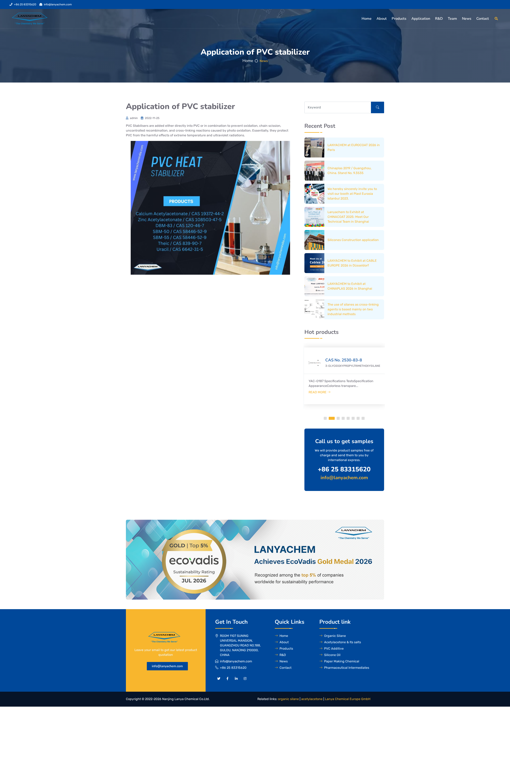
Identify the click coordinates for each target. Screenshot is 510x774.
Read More (318, 392)
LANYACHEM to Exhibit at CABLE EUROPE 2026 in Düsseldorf (352, 263)
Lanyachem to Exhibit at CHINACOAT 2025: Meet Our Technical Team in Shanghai (348, 216)
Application (420, 18)
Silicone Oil (332, 655)
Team (452, 18)
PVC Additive (334, 648)
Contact (482, 18)
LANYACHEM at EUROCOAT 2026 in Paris (354, 147)
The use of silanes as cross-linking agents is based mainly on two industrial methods (353, 309)
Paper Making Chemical (341, 661)
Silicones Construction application (353, 240)
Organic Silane (335, 636)
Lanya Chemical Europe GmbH (347, 699)
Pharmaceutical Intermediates (346, 668)
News (466, 18)
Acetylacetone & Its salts (342, 642)
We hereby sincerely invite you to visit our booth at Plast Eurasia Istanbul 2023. (352, 193)
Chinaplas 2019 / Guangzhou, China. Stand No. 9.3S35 (350, 170)
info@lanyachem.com (58, 4)
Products (399, 18)
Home (367, 18)
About (382, 18)
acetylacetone (312, 699)
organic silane (288, 699)
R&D (439, 18)
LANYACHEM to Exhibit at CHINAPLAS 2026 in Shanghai (350, 286)
